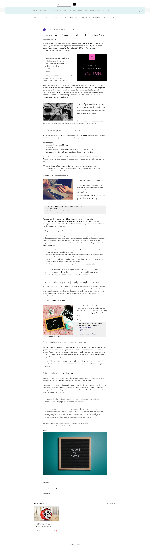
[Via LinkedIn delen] (52, 488)
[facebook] (142, 11)
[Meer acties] (106, 30)
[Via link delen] (56, 488)
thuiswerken (57, 18)
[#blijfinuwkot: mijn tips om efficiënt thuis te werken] (46, 514)
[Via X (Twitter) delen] (48, 488)
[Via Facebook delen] (44, 488)
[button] (113, 18)
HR (65, 18)
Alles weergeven (111, 503)
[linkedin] (139, 11)
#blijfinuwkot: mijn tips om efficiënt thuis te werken (44, 525)
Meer (105, 18)
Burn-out (48, 18)
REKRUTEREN (74, 18)
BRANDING (96, 18)
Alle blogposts (38, 18)
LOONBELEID (86, 18)
